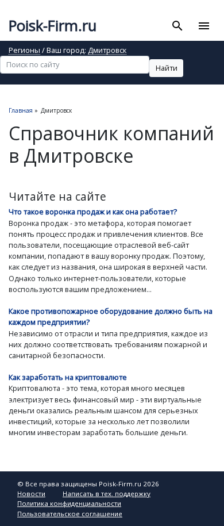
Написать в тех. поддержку (106, 493)
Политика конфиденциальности (69, 503)
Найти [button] (166, 68)
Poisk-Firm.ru (52, 26)
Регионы (24, 51)
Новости (31, 493)
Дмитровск (107, 51)
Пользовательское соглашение (69, 513)
